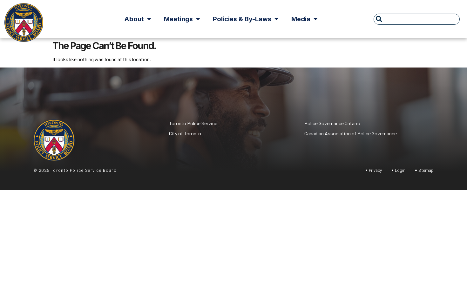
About (134, 19)
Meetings (178, 19)
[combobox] (417, 19)
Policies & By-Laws (242, 19)
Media (300, 19)
